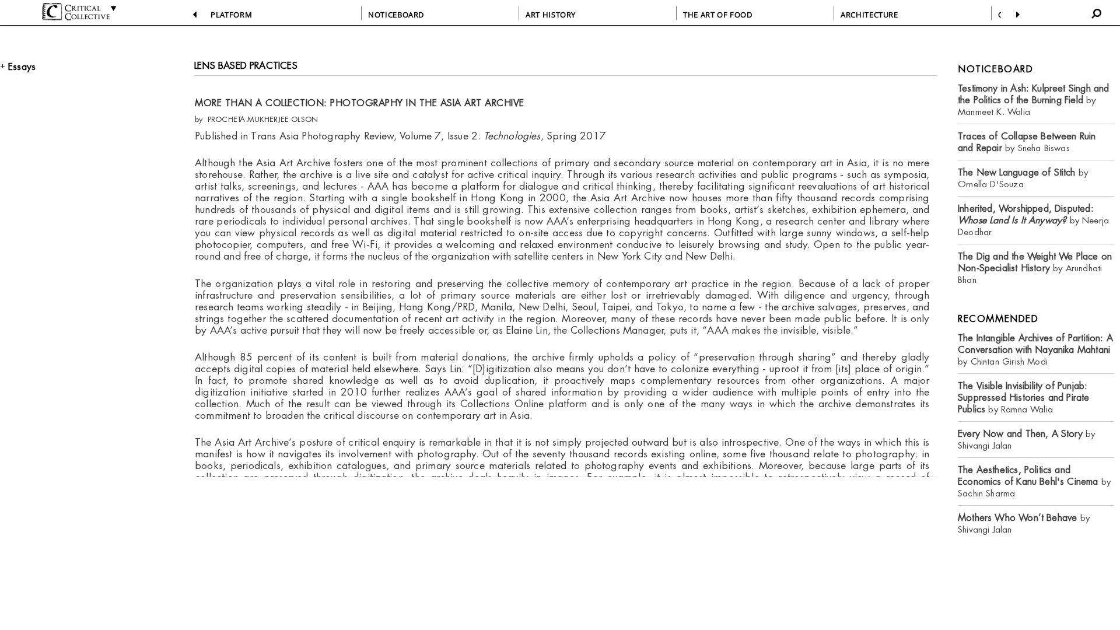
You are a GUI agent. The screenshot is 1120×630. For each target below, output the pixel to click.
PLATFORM (231, 14)
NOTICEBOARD (396, 14)
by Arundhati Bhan (1035, 268)
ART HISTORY (551, 14)
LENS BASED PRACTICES (246, 66)
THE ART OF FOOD (717, 14)
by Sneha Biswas (1027, 142)
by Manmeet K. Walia (1033, 100)
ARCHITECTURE (869, 14)
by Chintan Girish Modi (1035, 349)
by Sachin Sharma (1034, 481)
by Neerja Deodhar (1033, 220)
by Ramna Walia (1024, 397)
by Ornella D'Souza (1023, 178)
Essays (22, 67)
